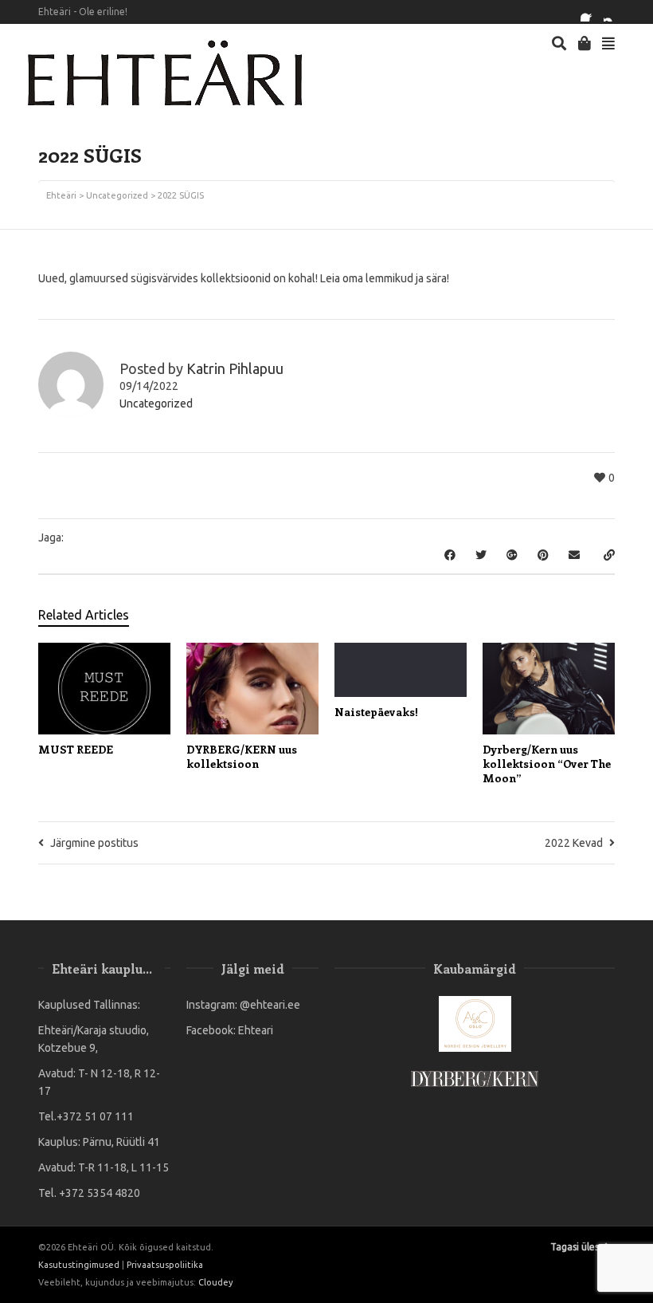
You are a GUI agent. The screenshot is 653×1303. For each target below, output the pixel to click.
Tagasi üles (574, 1247)
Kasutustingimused (78, 1265)
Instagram (613, 12)
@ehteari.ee (270, 1004)
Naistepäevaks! (376, 711)
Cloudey (215, 1282)
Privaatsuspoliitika (165, 1265)
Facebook (590, 12)
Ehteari (255, 1030)
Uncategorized (117, 195)
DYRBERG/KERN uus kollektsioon (241, 756)
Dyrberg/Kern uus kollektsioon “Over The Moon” (547, 763)
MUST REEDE (75, 749)
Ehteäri (61, 195)
